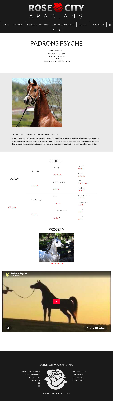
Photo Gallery (34, 377)
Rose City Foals (78, 377)
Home (6, 24)
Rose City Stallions (79, 372)
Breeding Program (37, 24)
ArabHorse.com (63, 393)
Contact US (98, 24)
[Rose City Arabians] (56, 11)
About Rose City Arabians (31, 372)
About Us (18, 24)
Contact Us (35, 380)
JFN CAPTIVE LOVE (56, 264)
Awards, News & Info (63, 24)
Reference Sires (78, 380)
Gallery (83, 24)
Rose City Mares (78, 374)
